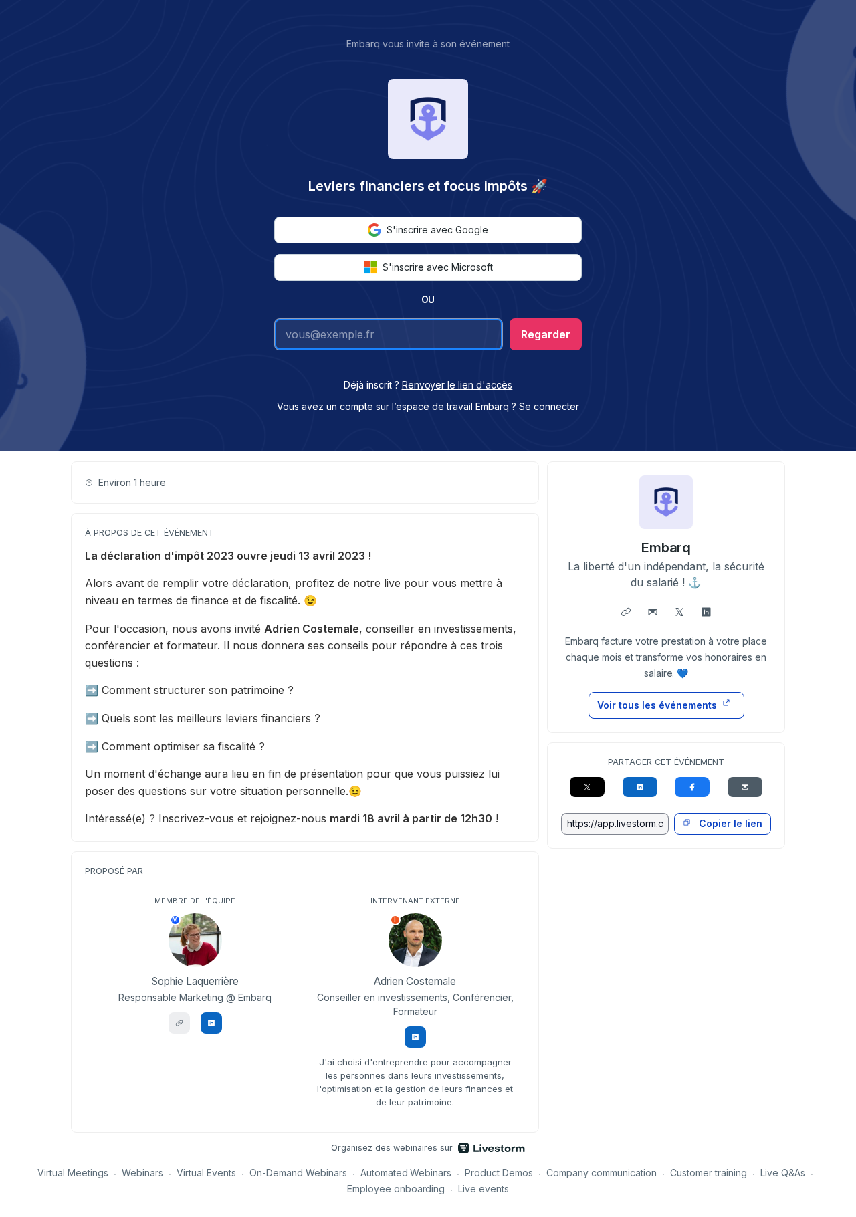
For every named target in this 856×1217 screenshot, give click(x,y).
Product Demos (499, 1172)
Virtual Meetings (72, 1172)
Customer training (708, 1172)
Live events (483, 1188)
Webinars (142, 1172)
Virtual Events (206, 1172)
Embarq (666, 548)
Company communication (601, 1172)
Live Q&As (782, 1172)
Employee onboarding (396, 1188)
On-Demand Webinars (298, 1172)
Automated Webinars (406, 1172)
